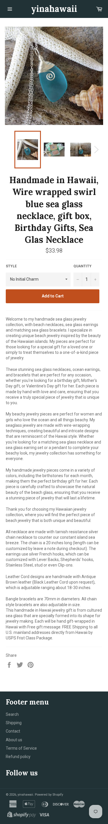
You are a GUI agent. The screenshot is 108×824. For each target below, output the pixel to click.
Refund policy (18, 756)
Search (12, 714)
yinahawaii (54, 8)
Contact (13, 731)
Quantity (82, 266)
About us (14, 739)
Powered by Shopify (49, 795)
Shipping (14, 722)
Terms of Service (21, 748)
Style (11, 266)
